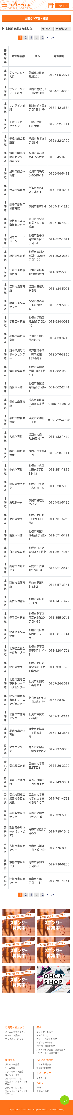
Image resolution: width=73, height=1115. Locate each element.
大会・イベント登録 (14, 1072)
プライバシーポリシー (15, 1039)
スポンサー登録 (12, 1075)
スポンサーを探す (44, 1043)
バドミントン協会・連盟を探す (50, 1050)
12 (42, 37)
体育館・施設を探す (45, 1046)
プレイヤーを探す (44, 1032)
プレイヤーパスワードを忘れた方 (16, 1083)
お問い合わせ (42, 1091)
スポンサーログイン (14, 1088)
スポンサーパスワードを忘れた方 (16, 1092)
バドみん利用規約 (13, 1035)
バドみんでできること (15, 1032)
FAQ (38, 1087)
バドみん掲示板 (43, 1064)
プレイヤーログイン (14, 1079)
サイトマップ (42, 1078)
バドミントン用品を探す (47, 1053)
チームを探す (42, 1035)
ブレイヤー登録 (12, 1064)
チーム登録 (10, 1068)
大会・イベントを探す (46, 1039)
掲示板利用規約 (43, 1068)
